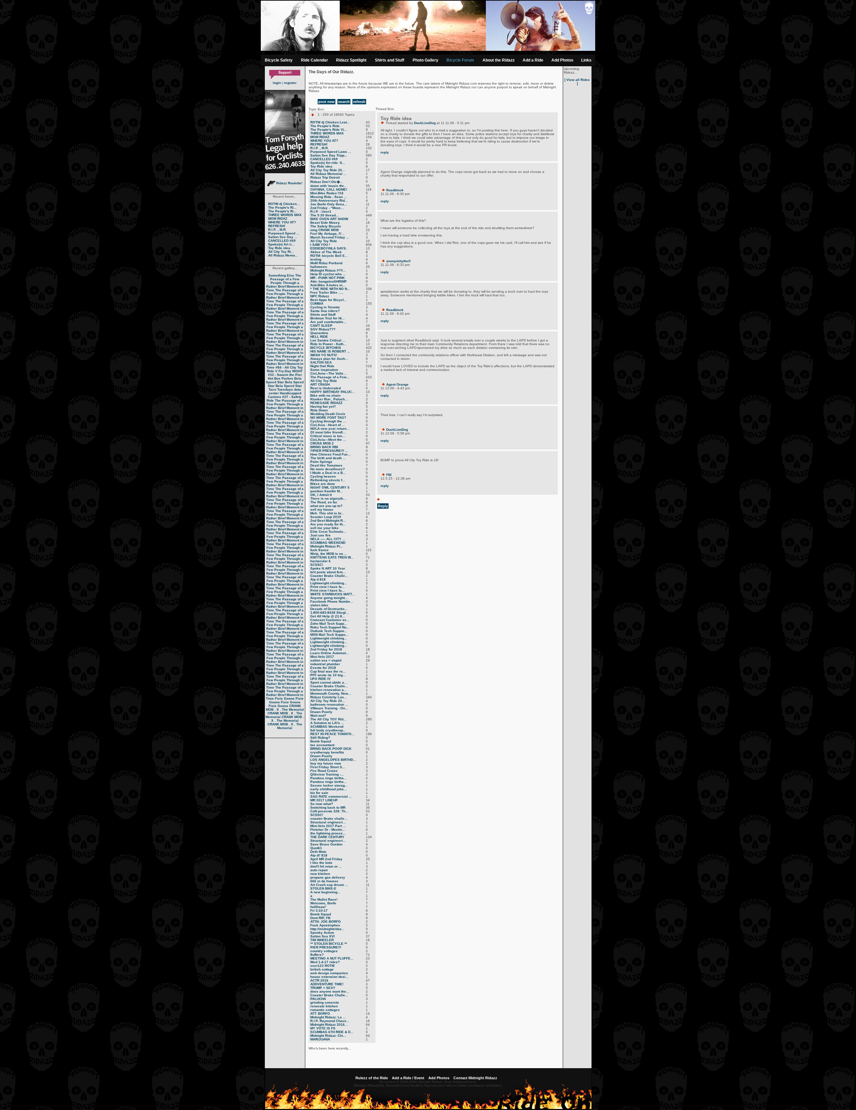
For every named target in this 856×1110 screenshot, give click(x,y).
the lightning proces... (328, 833)
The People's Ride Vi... (328, 129)
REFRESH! (276, 226)
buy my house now (325, 763)
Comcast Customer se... (329, 620)
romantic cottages (325, 1010)
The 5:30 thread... (324, 215)
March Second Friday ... (329, 237)
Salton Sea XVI (322, 936)
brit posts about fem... (328, 572)
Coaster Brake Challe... (329, 576)
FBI (389, 475)
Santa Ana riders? (325, 311)
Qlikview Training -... (327, 774)
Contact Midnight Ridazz (475, 1078)
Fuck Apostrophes (325, 925)
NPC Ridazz (319, 296)
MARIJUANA (320, 1039)
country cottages (324, 951)
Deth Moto (318, 851)
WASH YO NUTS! (323, 355)
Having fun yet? (323, 406)
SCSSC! (316, 565)
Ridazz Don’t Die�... (326, 182)
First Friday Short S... (327, 767)
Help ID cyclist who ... (328, 274)
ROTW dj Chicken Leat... (330, 122)
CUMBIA (316, 303)
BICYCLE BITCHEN (325, 347)
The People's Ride (325, 126)
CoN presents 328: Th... (329, 811)
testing (315, 259)
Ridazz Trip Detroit (325, 177)
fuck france (319, 550)
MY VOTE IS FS (322, 1028)
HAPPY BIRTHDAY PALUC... (332, 392)
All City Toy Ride (323, 241)
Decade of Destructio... (328, 609)
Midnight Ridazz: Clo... (328, 1035)
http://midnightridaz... (327, 929)
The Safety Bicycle (325, 226)
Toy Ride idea (279, 248)
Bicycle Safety (279, 60)
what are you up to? (326, 506)
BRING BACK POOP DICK (330, 748)
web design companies (329, 973)
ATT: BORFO (320, 1013)
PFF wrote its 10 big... (328, 675)
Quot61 (316, 848)
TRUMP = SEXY (322, 988)
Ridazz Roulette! (288, 183)
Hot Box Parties (280, 378)
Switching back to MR (327, 807)
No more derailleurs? (327, 469)
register (290, 83)
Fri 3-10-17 (319, 910)
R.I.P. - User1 (320, 211)
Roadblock (395, 190)
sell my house (321, 509)
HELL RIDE (319, 336)
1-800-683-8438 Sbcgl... (329, 612)
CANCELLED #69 (282, 240)
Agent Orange (397, 384)
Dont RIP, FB (320, 918)
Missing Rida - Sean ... (328, 197)
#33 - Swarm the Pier (285, 375)
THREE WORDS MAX (285, 215)
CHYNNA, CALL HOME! (328, 189)
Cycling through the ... (328, 421)
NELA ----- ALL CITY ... (327, 539)
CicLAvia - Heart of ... (327, 425)
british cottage (322, 969)
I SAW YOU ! (320, 244)
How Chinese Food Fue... (330, 454)
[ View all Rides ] (577, 81)
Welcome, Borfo (323, 903)
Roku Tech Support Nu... (329, 627)
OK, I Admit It (321, 495)
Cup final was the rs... (328, 671)
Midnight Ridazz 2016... (329, 1024)
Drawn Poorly (321, 712)
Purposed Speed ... (283, 233)
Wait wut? (318, 715)
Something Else (281, 275)
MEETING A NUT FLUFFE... (331, 958)
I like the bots (321, 863)
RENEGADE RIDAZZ (326, 403)
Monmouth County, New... (330, 693)
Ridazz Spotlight (351, 60)
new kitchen (320, 874)
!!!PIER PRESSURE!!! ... (329, 450)
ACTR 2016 (319, 980)
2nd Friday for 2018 (326, 649)
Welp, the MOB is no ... (328, 554)
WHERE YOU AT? (282, 222)
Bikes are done (322, 484)
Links (586, 60)
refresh (359, 102)
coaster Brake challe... (328, 818)
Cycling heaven (323, 476)
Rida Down (319, 410)
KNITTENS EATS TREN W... (331, 557)
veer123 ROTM (322, 966)
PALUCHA (318, 999)
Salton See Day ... (282, 237)
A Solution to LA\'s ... (327, 723)
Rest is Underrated (325, 388)
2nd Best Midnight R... (328, 520)
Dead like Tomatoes (326, 465)
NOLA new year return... (329, 428)
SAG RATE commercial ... (331, 796)
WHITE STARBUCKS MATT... (332, 594)
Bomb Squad (320, 741)
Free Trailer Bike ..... (326, 292)
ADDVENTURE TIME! (326, 984)
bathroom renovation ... (329, 704)
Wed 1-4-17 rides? (325, 962)
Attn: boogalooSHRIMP (328, 281)
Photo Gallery (425, 60)
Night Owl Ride (322, 366)
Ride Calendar (314, 60)
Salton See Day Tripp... (328, 155)
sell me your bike (324, 528)
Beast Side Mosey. (325, 222)
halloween (318, 267)
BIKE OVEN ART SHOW (329, 219)
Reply (383, 506)
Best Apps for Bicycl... (328, 300)
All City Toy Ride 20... (327, 170)
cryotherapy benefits (327, 752)
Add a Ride (533, 60)
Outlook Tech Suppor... (328, 631)
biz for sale (319, 793)
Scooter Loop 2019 (325, 517)
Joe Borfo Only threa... (328, 204)
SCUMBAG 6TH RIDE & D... (331, 1032)
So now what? (321, 804)
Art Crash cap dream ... (329, 885)
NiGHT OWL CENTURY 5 (329, 487)
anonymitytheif (398, 261)
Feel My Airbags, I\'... (327, 233)
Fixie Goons (285, 698)
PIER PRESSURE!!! (325, 947)
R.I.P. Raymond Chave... (329, 1021)
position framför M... (326, 491)
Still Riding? (320, 737)
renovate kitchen (324, 1006)
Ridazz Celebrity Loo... (328, 697)
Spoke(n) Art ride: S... (327, 163)
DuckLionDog (425, 123)
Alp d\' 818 (318, 855)
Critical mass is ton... (327, 436)
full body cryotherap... (328, 730)
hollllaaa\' (318, 907)
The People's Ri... (282, 207)
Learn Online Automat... (329, 653)
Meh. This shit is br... (327, 513)
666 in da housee (324, 881)
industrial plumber (325, 664)
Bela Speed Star (284, 380)
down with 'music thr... (328, 186)
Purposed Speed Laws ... (330, 152)
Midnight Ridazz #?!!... (328, 270)
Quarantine (319, 333)
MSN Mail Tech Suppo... (329, 634)
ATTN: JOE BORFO (325, 921)
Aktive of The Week (326, 252)
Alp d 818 (318, 579)
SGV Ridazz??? (322, 329)
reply (385, 152)
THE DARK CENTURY (327, 837)
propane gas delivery (327, 877)
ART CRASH (320, 384)
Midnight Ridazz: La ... (328, 1017)
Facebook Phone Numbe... (331, 601)
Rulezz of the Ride (371, 1078)
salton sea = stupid (325, 660)
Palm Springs (321, 462)
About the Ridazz (499, 60)
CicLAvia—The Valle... (328, 373)
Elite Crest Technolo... (328, 531)
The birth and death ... (328, 458)
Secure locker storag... (329, 785)
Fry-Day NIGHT (291, 371)
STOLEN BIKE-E (323, 888)
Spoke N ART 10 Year (327, 568)
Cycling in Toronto (325, 307)
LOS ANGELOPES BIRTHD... (333, 760)
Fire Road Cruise (324, 771)
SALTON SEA (321, 362)
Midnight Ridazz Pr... (326, 546)
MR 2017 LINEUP (324, 800)
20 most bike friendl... (328, 432)
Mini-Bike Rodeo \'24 (326, 193)
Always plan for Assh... (329, 359)
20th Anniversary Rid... (329, 200)
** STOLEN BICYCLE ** (328, 943)
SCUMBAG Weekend (326, 726)
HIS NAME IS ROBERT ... (330, 351)
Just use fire (320, 535)
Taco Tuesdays (281, 389)
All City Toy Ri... (281, 252)
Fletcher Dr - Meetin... (327, 829)
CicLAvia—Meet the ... (328, 439)
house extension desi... (329, 977)
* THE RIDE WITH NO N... (330, 289)
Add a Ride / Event (408, 1078)
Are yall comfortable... (328, 322)
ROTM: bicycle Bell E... (329, 256)
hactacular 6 (320, 561)
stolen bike (319, 605)
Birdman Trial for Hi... (327, 318)
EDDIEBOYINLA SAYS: (328, 248)
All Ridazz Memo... (283, 255)
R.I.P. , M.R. (277, 229)
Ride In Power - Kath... (328, 344)
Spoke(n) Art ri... (281, 244)
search (344, 102)
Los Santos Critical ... (327, 340)
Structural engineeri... (328, 822)
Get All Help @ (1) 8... (327, 616)
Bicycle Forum (460, 60)
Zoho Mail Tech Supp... (328, 623)
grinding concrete (324, 1002)
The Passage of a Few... (329, 377)
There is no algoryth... (328, 498)
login (277, 83)
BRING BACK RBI (324, 447)
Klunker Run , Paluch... (329, 399)
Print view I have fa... (327, 587)
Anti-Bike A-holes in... (327, 285)
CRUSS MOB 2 (322, 443)
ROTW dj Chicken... (284, 204)
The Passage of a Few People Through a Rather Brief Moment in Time (285, 283)
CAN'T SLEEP (321, 325)
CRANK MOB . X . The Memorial (285, 707)
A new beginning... (325, 892)
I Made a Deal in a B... (328, 473)
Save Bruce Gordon (326, 844)
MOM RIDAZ (277, 218)
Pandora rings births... (328, 778)
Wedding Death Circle (327, 414)
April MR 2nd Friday (326, 859)
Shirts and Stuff (389, 60)
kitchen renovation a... (328, 690)
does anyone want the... (329, 991)
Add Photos (562, 60)
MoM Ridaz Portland (326, 263)
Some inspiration (324, 370)
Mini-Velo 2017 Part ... (328, 826)
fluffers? (317, 954)
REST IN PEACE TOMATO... (332, 734)
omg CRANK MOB (324, 230)
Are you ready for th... (328, 524)
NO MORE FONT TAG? (328, 417)
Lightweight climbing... (328, 583)
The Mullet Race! (323, 899)
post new (326, 102)
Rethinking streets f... (327, 480)
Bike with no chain (325, 395)
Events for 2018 (323, 668)
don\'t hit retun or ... (326, 866)
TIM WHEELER (322, 940)
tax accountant (322, 745)
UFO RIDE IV (320, 679)
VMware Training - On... (329, 708)
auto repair (319, 870)
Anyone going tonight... (329, 598)
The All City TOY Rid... (328, 719)
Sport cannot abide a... (328, 682)
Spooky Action (322, 932)
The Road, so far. (324, 502)
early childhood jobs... (328, 789)
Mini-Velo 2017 (322, 657)
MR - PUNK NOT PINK (327, 278)
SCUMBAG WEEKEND (327, 542)
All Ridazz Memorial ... (328, 174)
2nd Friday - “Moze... (327, 208)
